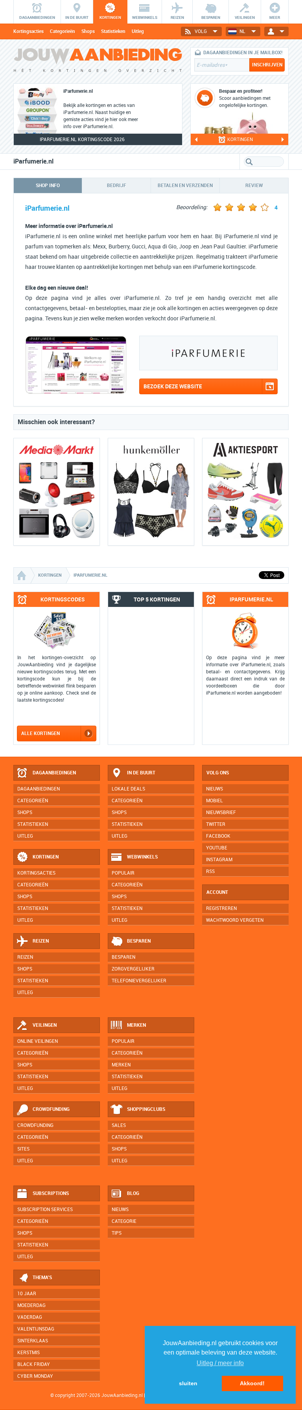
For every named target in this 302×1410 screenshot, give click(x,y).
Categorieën (62, 31)
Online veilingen (37, 1041)
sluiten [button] (188, 1383)
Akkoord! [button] (252, 1383)
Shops (88, 31)
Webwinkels (142, 857)
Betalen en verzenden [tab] (185, 185)
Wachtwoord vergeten (234, 920)
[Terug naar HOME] (97, 63)
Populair (123, 873)
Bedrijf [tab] (116, 185)
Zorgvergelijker (133, 969)
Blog (133, 1193)
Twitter (215, 824)
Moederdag (31, 1305)
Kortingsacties (28, 31)
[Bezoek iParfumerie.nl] (76, 392)
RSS (210, 871)
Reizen (41, 941)
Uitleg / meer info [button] (220, 1363)
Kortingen (46, 857)
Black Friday (33, 1364)
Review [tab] (254, 185)
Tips (117, 1233)
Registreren (221, 908)
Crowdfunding (51, 1109)
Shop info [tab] (48, 185)
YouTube (216, 848)
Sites (23, 1149)
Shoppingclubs (146, 1109)
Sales (119, 1125)
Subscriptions (51, 1193)
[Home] (22, 575)
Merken (136, 1025)
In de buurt (141, 773)
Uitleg (138, 31)
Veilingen (45, 1025)
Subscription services (45, 1209)
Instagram (219, 859)
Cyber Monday (35, 1376)
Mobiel (214, 800)
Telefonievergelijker (139, 981)
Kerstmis (28, 1352)
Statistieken (113, 31)
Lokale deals (128, 789)
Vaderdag (29, 1317)
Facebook (218, 836)
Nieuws (120, 1209)
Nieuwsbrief (221, 812)
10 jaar (26, 1293)
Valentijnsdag (35, 1329)
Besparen (139, 941)
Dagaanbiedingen (54, 773)
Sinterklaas (32, 1341)
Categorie (124, 1221)
